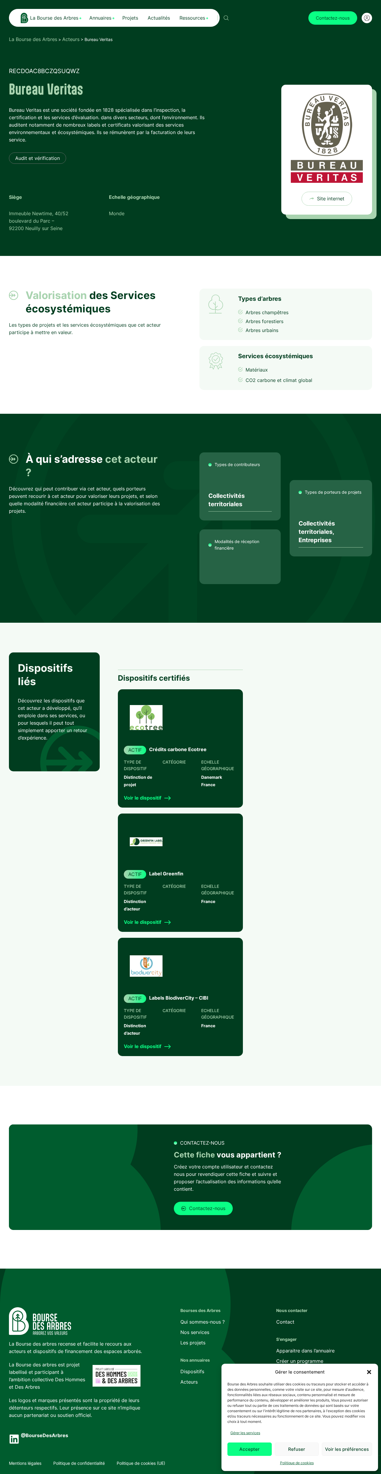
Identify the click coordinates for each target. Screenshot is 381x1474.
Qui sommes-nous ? (202, 1322)
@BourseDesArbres (44, 1435)
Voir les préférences (347, 1449)
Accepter (249, 1449)
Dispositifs (192, 1371)
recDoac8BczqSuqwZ (44, 71)
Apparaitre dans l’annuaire (305, 1351)
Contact (285, 1322)
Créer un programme (299, 1361)
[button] (369, 1372)
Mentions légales (25, 1463)
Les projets (192, 1343)
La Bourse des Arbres (33, 39)
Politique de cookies (297, 1463)
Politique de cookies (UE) (141, 1463)
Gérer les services (245, 1433)
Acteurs (70, 39)
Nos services (194, 1332)
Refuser (296, 1449)
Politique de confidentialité (79, 1463)
